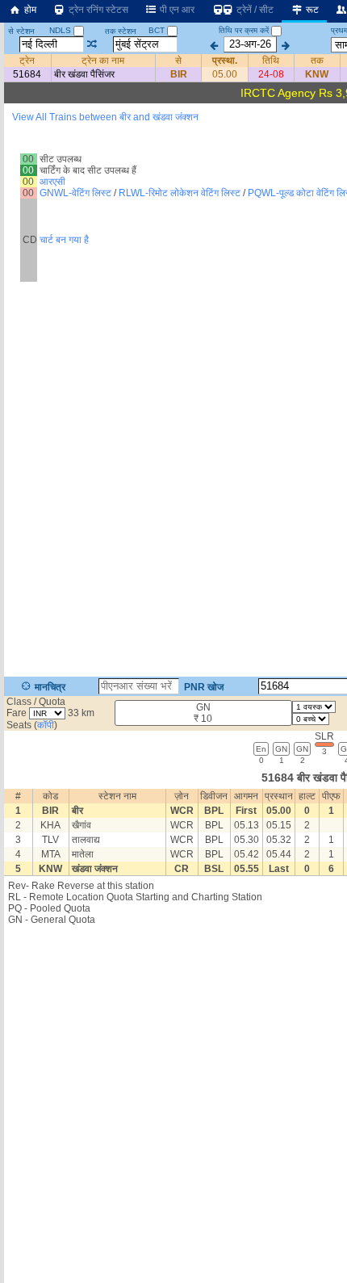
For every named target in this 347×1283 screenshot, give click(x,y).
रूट (311, 9)
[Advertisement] (173, 197)
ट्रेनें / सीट (254, 9)
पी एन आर (175, 9)
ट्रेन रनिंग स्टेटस (97, 9)
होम (29, 9)
